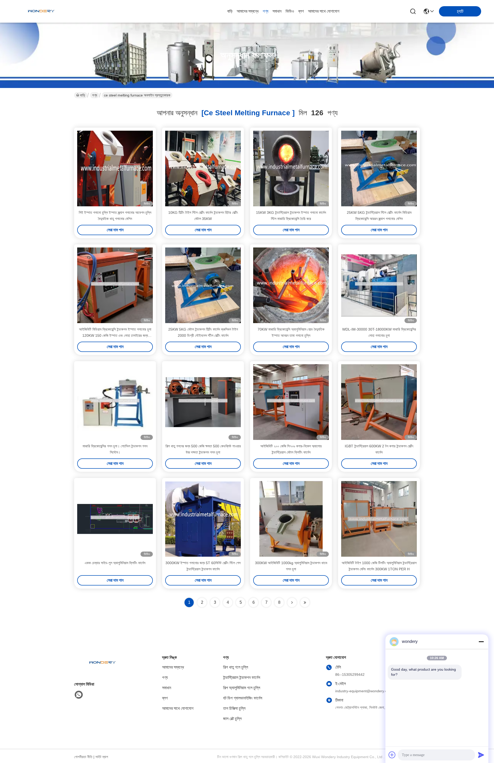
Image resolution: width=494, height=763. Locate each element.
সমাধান (276, 11)
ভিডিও (290, 11)
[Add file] (392, 754)
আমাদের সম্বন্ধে (248, 11)
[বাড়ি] (102, 669)
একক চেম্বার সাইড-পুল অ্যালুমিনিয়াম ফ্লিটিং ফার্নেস (115, 563)
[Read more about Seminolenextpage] (292, 602)
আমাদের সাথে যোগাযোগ (323, 11)
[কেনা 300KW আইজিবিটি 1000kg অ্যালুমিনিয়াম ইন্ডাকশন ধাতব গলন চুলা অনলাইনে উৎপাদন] (291, 519)
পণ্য (265, 11)
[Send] (481, 754)
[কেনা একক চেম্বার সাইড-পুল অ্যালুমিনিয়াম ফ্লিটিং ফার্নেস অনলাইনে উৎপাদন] (115, 519)
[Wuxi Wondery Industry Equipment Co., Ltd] (41, 11)
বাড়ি (230, 11)
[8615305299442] (78, 695)
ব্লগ (301, 11)
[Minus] (481, 641)
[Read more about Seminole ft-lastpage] (305, 602)
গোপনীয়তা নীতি (83, 757)
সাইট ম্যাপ (101, 757)
